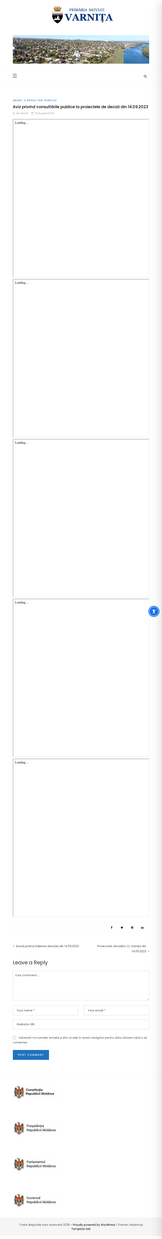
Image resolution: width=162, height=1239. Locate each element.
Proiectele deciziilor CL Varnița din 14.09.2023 (121, 948)
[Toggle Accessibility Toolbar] (154, 611)
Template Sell (80, 1229)
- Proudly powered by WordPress (93, 1225)
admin (24, 113)
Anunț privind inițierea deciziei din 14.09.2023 (47, 946)
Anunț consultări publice (35, 100)
